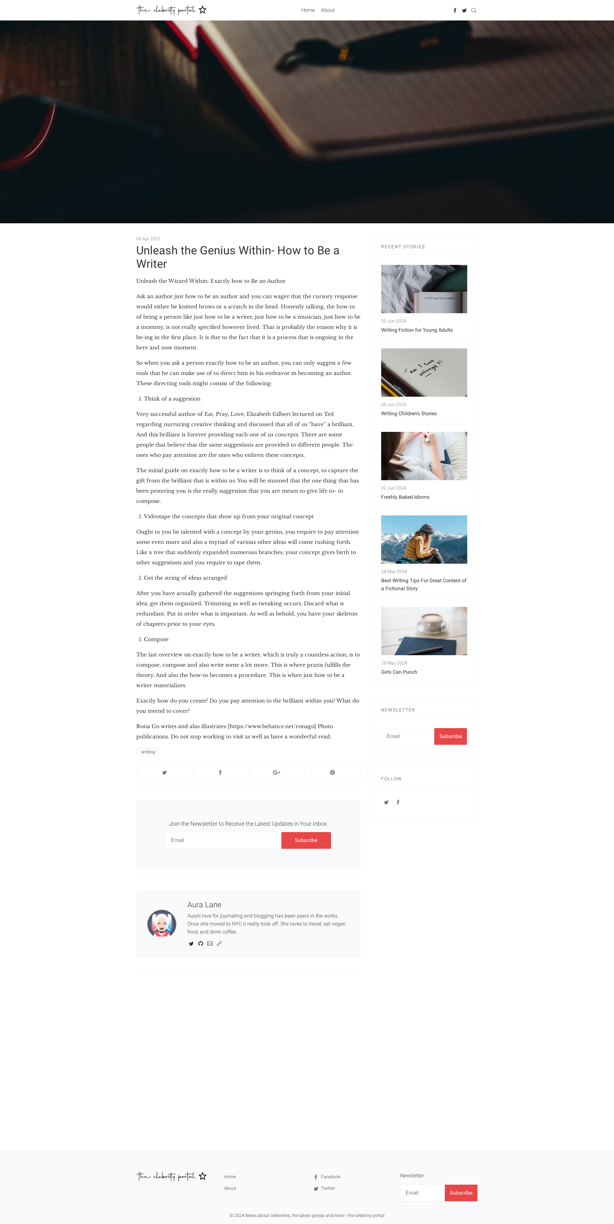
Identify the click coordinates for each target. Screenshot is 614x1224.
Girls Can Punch (399, 672)
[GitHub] (201, 943)
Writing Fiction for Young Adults (417, 330)
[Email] (210, 943)
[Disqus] (248, 1060)
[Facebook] (455, 10)
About (328, 10)
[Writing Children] (424, 372)
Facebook (330, 1176)
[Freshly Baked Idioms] (424, 456)
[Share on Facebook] (220, 772)
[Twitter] (464, 10)
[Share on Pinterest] (332, 772)
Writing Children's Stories (409, 413)
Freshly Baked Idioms (405, 497)
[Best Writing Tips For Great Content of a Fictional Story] (424, 539)
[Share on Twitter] (164, 772)
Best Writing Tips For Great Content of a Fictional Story (424, 584)
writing (148, 751)
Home (308, 10)
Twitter (327, 1188)
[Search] (474, 10)
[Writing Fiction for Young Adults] (424, 289)
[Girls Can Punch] (424, 631)
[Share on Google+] (276, 772)
